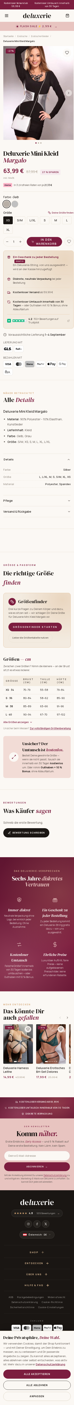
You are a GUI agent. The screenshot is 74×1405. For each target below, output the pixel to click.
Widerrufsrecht (56, 1297)
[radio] (6, 204)
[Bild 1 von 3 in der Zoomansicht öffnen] (38, 93)
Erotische (22, 36)
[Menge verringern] (7, 241)
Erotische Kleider (40, 36)
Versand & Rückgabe (17, 511)
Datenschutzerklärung (55, 1175)
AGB (11, 1297)
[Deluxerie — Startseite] (37, 16)
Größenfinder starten (35, 626)
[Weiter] (67, 1017)
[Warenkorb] (67, 15)
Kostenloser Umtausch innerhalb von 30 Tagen (52, 5)
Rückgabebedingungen (30, 1297)
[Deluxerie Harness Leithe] (18, 1044)
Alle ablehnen (37, 1385)
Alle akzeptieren (37, 1374)
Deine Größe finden (63, 212)
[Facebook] (37, 1224)
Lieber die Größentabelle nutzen (30, 637)
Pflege (8, 501)
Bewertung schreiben (29, 832)
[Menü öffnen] (6, 15)
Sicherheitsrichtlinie (22, 1307)
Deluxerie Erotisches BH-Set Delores (50, 1070)
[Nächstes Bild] (68, 93)
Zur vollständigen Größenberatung (50, 728)
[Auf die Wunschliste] (67, 53)
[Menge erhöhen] (20, 241)
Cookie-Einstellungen (51, 1307)
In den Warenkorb (46, 242)
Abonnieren (37, 1166)
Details (9, 459)
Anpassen (37, 1396)
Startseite (8, 36)
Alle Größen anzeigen (16, 722)
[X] (45, 1224)
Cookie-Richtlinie (52, 1302)
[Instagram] (28, 1224)
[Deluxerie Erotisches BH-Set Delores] (51, 1044)
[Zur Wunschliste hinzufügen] (28, 1029)
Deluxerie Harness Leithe (16, 1070)
